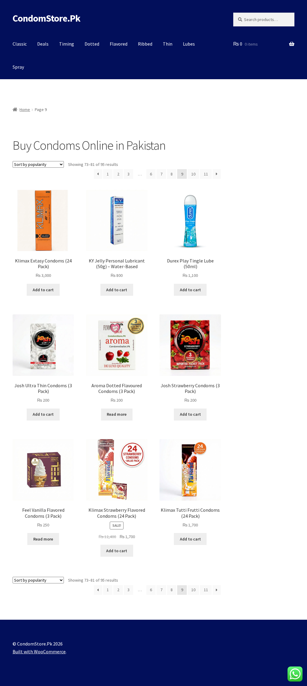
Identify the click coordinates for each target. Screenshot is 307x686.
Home (24, 109)
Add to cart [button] (43, 289)
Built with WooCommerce (39, 652)
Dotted (92, 44)
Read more (117, 414)
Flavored (118, 44)
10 (193, 174)
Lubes (189, 44)
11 (206, 174)
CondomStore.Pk (46, 18)
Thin (167, 44)
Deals (43, 44)
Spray (18, 67)
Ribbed (145, 44)
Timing (66, 44)
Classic (20, 44)
